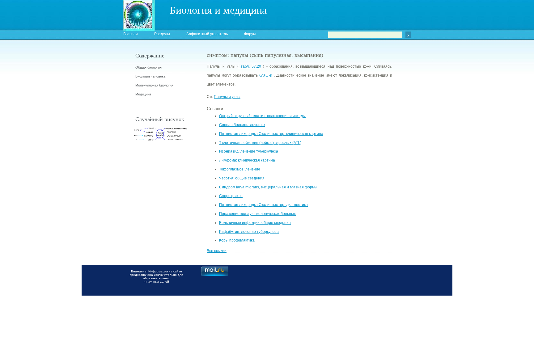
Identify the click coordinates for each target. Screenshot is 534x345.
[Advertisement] (426, 162)
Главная (130, 34)
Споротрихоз (231, 196)
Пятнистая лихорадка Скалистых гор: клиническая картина (271, 134)
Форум (250, 34)
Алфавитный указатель (207, 34)
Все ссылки (217, 251)
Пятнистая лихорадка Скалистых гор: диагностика (263, 205)
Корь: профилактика (237, 240)
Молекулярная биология (154, 85)
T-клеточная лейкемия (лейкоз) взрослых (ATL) (260, 143)
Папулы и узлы (227, 97)
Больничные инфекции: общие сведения (255, 223)
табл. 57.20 (250, 66)
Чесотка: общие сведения (242, 178)
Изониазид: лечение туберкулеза (248, 151)
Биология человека (150, 76)
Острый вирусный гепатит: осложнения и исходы (262, 116)
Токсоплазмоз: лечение (239, 169)
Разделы (162, 34)
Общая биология (148, 67)
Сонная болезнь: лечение (242, 125)
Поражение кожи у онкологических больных (257, 214)
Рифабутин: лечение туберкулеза (249, 231)
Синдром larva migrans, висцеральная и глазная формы (268, 187)
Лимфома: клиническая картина (247, 160)
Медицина (143, 94)
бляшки (265, 75)
